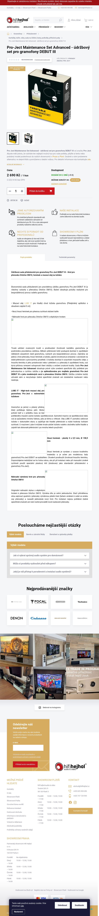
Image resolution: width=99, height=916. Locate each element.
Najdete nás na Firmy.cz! (43, 890)
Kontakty (10, 8)
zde (22, 906)
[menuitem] (14, 27)
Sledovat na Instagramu (52, 707)
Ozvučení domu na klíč (15, 804)
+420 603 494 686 (80, 791)
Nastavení (18, 912)
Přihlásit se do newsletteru (25, 764)
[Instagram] (75, 802)
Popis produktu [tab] (26, 257)
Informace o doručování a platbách (16, 817)
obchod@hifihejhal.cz (81, 786)
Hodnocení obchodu (14, 812)
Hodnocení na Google (76, 890)
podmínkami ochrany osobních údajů (27, 757)
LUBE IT (28, 303)
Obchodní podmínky (14, 826)
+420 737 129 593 (80, 796)
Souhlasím (79, 905)
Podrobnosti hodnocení (42, 60)
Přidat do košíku (37, 191)
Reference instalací (14, 808)
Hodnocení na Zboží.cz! (24, 890)
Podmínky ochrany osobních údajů (20, 830)
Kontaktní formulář (80, 811)
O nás (18, 8)
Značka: (63, 61)
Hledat (60, 20)
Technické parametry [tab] (67, 257)
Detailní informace (14, 164)
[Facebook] (70, 802)
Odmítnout (62, 905)
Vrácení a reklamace (14, 822)
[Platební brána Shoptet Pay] (41, 898)
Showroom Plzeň (29, 8)
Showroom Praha (44, 8)
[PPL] (58, 898)
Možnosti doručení (59, 184)
